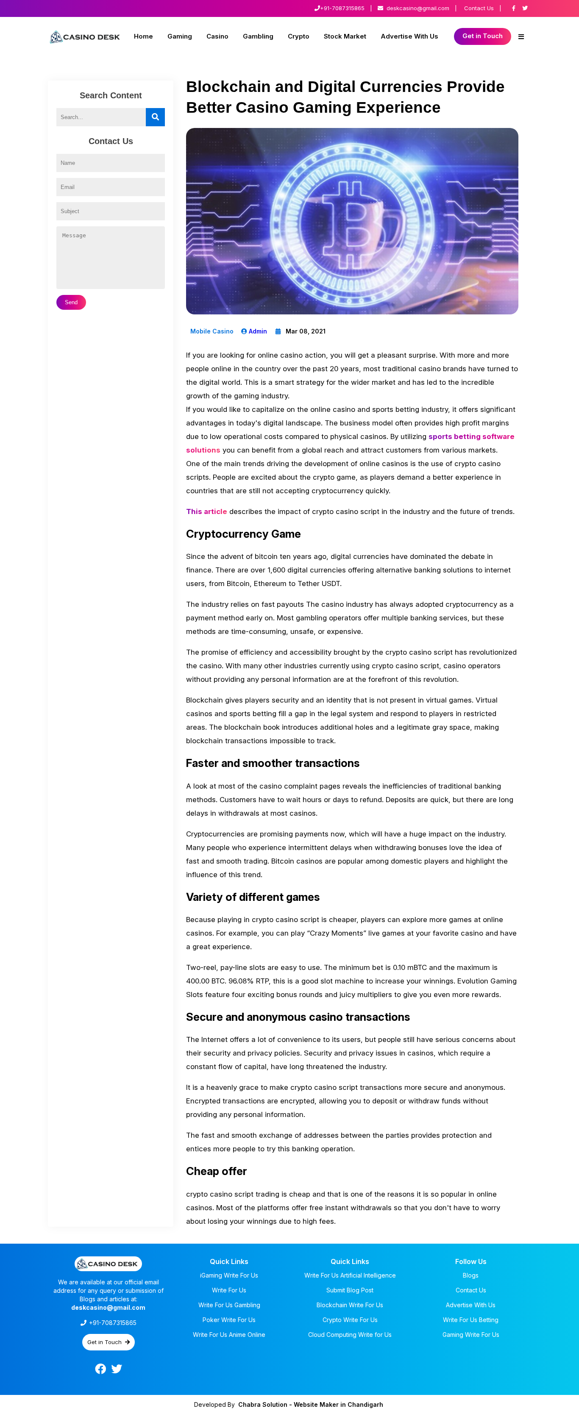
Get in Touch (482, 36)
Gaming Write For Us (471, 1334)
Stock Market (345, 36)
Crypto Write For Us (350, 1319)
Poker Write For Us (229, 1319)
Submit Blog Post (349, 1290)
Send (71, 302)
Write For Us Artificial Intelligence (350, 1275)
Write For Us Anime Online (229, 1334)
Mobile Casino (212, 331)
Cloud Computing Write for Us (350, 1334)
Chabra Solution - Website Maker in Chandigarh (310, 1404)
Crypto (298, 36)
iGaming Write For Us (229, 1275)
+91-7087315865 (342, 8)
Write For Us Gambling (229, 1304)
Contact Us (479, 8)
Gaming (179, 36)
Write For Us (229, 1290)
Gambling (258, 36)
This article (206, 511)
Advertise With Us (409, 36)
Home (143, 36)
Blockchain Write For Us (350, 1304)
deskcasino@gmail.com (418, 8)
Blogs (471, 1275)
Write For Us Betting (470, 1319)
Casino (217, 36)
